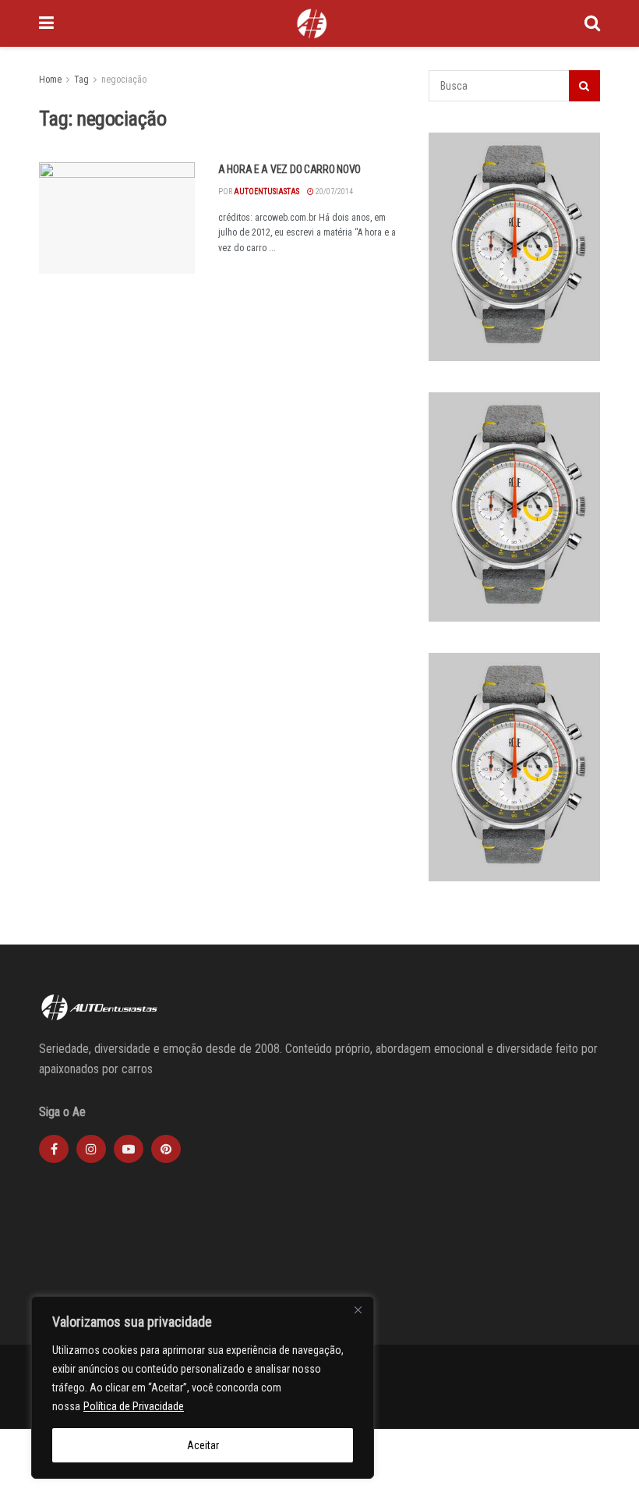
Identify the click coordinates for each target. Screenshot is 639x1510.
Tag (81, 79)
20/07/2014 (333, 191)
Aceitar (203, 1445)
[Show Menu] (46, 23)
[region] (202, 1387)
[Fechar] (357, 1309)
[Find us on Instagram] (91, 1149)
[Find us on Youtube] (128, 1149)
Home (50, 79)
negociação (124, 79)
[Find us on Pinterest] (166, 1149)
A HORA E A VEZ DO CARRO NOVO (289, 169)
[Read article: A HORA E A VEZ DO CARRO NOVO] (117, 218)
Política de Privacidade (133, 1406)
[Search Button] (592, 23)
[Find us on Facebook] (54, 1149)
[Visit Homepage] (311, 23)
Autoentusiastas (266, 191)
